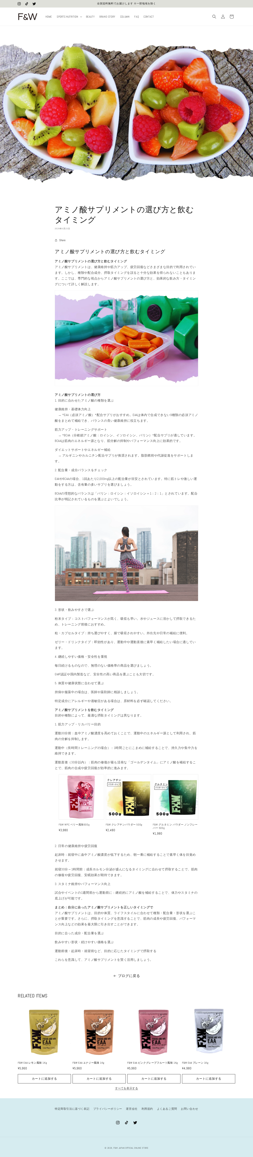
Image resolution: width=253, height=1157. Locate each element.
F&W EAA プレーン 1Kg (195, 1062)
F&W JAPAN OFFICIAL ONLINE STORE (130, 1148)
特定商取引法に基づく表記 (72, 1109)
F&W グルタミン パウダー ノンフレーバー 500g (175, 826)
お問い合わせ (189, 1109)
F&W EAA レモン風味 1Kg (32, 1062)
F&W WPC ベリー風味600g (75, 824)
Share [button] (62, 240)
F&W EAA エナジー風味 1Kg (88, 1062)
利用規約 (147, 1109)
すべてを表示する (126, 1088)
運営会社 (131, 1109)
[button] (69, 16)
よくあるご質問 (167, 1109)
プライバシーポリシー (107, 1109)
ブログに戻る (129, 975)
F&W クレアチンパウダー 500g (124, 824)
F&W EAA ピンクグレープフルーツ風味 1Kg (152, 1062)
